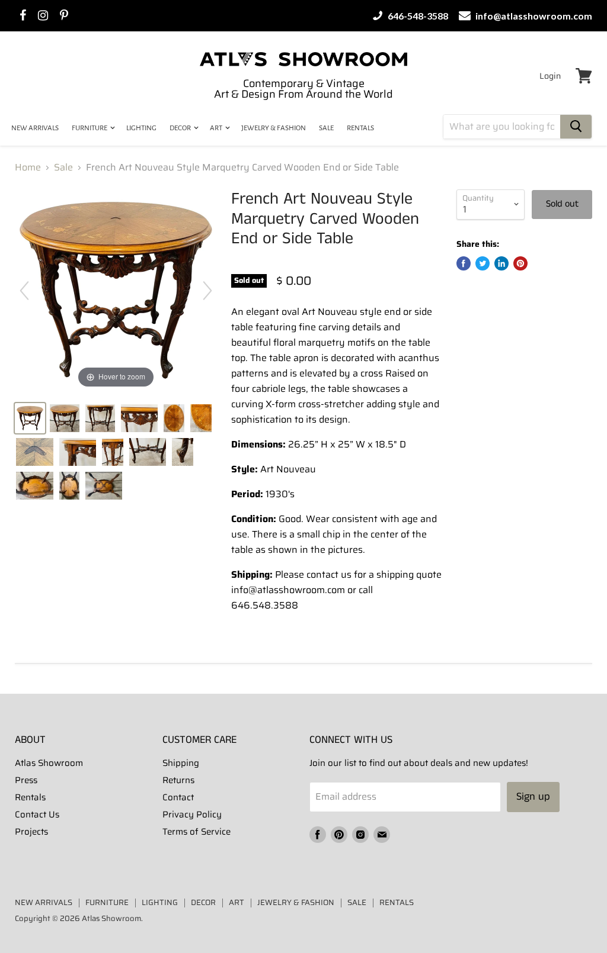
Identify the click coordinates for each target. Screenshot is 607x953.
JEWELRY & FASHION (273, 128)
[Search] (576, 127)
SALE (326, 128)
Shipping (180, 763)
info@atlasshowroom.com (533, 15)
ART (216, 128)
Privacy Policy (192, 814)
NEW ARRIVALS (35, 128)
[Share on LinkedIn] (501, 263)
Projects (31, 832)
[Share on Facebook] (463, 263)
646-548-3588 (417, 15)
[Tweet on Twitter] (482, 263)
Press (26, 780)
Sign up (533, 796)
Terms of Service (196, 832)
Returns (178, 780)
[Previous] (24, 290)
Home (28, 167)
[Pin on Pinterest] (520, 263)
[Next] (207, 290)
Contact (178, 797)
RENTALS (360, 128)
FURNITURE (90, 128)
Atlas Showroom (49, 763)
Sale (63, 167)
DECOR (181, 128)
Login (550, 75)
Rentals (30, 797)
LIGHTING (141, 128)
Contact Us (37, 814)
